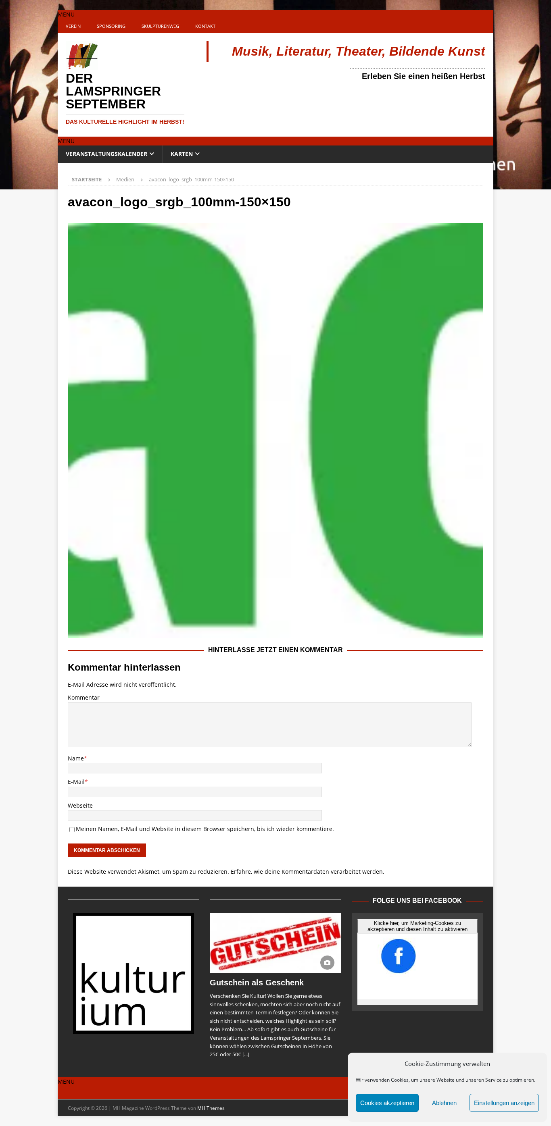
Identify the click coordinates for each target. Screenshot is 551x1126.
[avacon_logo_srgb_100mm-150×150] (275, 633)
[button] (66, 14)
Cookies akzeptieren (387, 1102)
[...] (245, 1054)
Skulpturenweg (160, 26)
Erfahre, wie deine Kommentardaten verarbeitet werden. (307, 871)
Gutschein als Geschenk (257, 982)
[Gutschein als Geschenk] (275, 943)
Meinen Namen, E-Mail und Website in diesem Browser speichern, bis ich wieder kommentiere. (205, 829)
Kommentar (84, 697)
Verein (73, 26)
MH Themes (211, 1108)
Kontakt (205, 26)
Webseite (80, 805)
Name (76, 758)
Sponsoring (111, 26)
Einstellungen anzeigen (504, 1102)
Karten (182, 154)
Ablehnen (444, 1102)
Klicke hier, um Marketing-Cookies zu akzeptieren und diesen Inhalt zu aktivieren (417, 926)
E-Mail (76, 781)
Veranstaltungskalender (106, 154)
